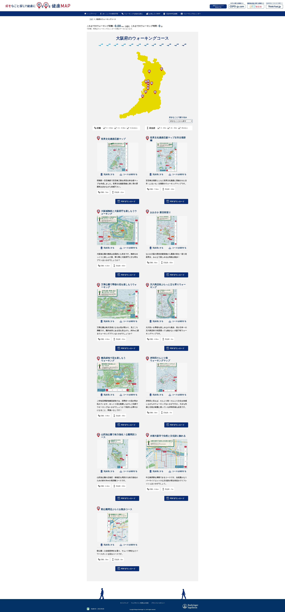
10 (148, 81)
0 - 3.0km (109, 128)
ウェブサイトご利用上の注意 (140, 603)
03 (148, 85)
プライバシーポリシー (158, 603)
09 (161, 68)
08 (143, 96)
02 (155, 92)
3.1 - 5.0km (122, 128)
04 (148, 88)
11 (146, 81)
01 (146, 91)
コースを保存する (130, 174)
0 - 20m (163, 128)
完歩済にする (109, 174)
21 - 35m (174, 128)
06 (148, 83)
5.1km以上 (133, 128)
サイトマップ (124, 603)
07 (152, 83)
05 (149, 71)
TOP (91, 19)
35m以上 (184, 128)
